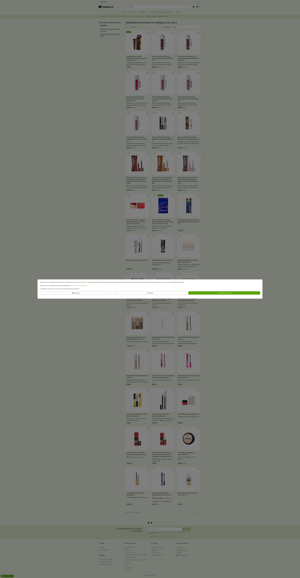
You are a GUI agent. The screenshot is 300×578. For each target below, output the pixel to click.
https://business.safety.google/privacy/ (79, 285)
